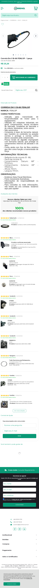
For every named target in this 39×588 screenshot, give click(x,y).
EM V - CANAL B (22, 20)
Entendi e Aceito (11, 584)
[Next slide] (36, 36)
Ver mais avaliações (19, 410)
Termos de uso (15, 499)
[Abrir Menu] (2, 8)
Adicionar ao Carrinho (25, 77)
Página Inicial (4, 20)
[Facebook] (14, 530)
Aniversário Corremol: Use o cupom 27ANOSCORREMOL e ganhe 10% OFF (19, 2)
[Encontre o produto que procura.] (35, 15)
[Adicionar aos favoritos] (2, 24)
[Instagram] (19, 530)
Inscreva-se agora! (19, 476)
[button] (13, 54)
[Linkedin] (24, 530)
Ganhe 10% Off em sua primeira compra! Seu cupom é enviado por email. (19, 479)
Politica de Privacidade (25, 499)
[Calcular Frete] (36, 90)
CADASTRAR (19, 504)
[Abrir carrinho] (35, 8)
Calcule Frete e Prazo (7, 90)
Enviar (19, 436)
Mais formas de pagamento (8, 72)
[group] (19, 470)
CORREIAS (13, 20)
